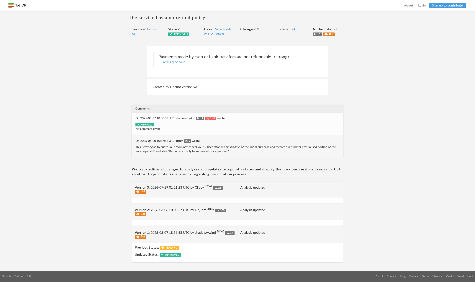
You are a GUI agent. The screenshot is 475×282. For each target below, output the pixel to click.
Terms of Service (174, 62)
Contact (391, 276)
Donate (413, 276)
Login (422, 5)
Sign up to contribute (447, 5)
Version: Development (459, 276)
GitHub (6, 276)
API (29, 276)
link (293, 29)
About (409, 5)
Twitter (18, 276)
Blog (403, 276)
